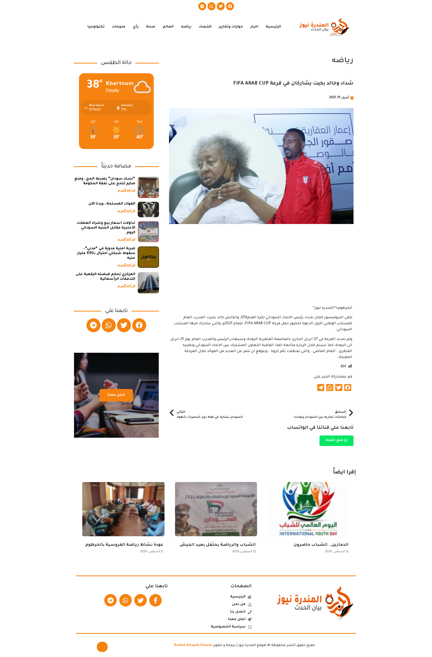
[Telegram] (202, 6)
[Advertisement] (261, 270)
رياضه (186, 27)
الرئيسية (273, 27)
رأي (135, 27)
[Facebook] (230, 6)
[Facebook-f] (155, 600)
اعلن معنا (116, 395)
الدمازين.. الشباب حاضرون (321, 545)
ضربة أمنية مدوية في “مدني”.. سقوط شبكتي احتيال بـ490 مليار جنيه (106, 253)
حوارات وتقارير (231, 27)
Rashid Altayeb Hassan (193, 645)
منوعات (118, 27)
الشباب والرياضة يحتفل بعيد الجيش (218, 545)
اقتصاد (205, 27)
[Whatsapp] (212, 6)
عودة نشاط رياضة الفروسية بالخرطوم (124, 545)
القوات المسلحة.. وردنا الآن (111, 204)
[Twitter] (221, 6)
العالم (168, 27)
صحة (150, 27)
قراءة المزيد (126, 190)
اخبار (254, 27)
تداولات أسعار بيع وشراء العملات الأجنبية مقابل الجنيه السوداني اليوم (106, 228)
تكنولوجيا (96, 27)
